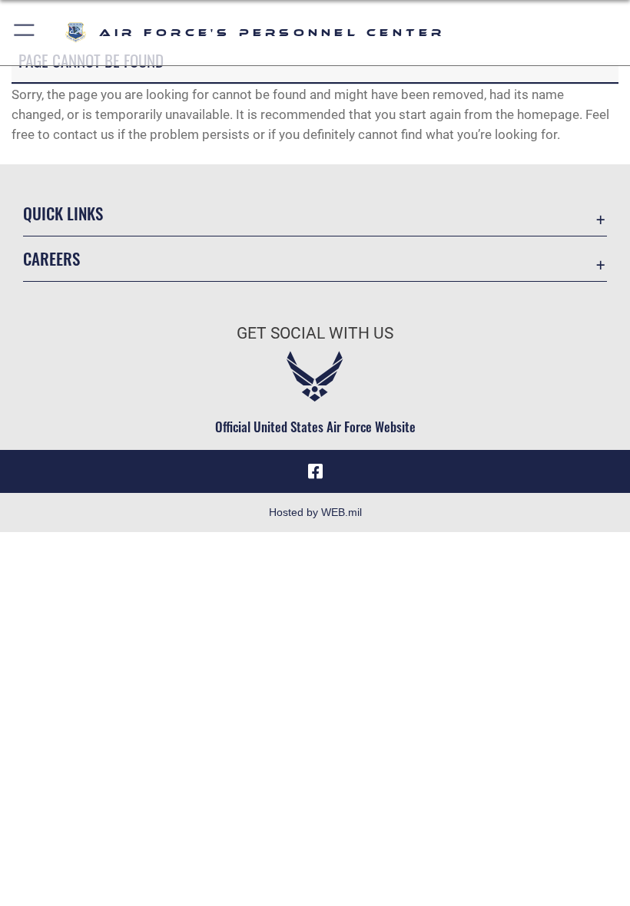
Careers (51, 258)
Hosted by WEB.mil (315, 512)
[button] (25, 32)
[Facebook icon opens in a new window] (315, 471)
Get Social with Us (315, 333)
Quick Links (63, 213)
